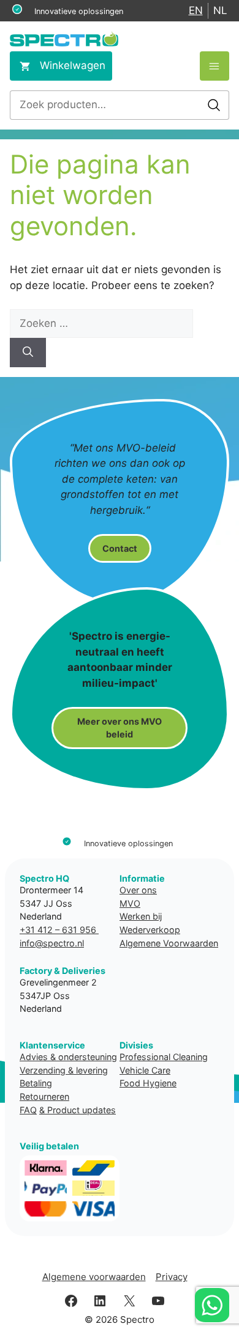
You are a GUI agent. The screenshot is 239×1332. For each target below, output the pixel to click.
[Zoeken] (28, 352)
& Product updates (77, 1110)
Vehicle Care (145, 1070)
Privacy (172, 1277)
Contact (119, 548)
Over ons (138, 890)
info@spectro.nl (52, 943)
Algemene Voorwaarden (169, 943)
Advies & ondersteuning (68, 1057)
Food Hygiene (148, 1083)
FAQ (28, 1110)
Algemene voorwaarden (94, 1277)
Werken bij (141, 916)
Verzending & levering (64, 1070)
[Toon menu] (214, 66)
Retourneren (44, 1096)
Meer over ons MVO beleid (119, 728)
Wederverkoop (150, 929)
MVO (130, 903)
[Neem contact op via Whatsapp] (212, 1305)
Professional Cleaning (164, 1057)
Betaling (36, 1083)
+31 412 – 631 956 (59, 929)
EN (196, 10)
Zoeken (214, 105)
